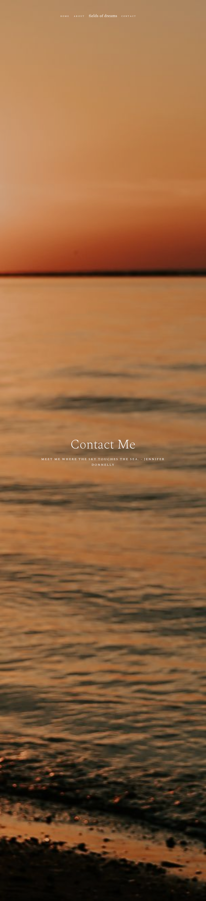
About (79, 16)
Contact (128, 16)
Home (64, 16)
